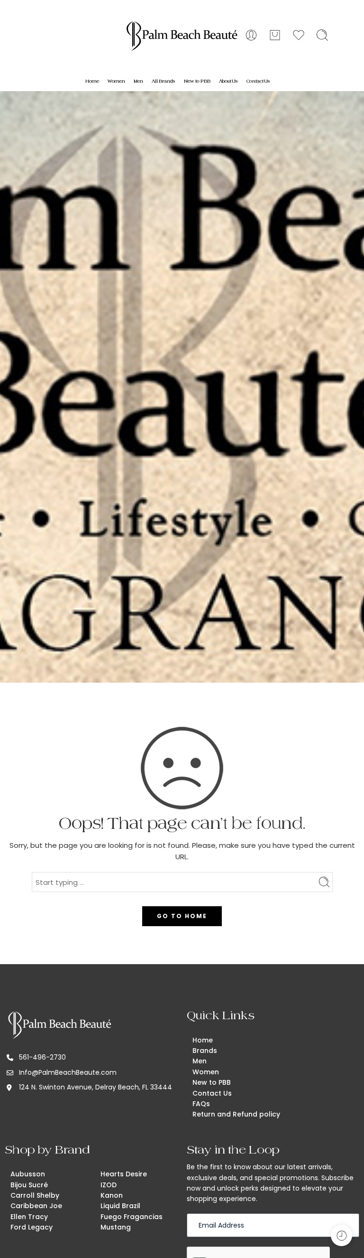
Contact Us (258, 81)
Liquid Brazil (120, 1206)
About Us (228, 81)
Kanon (111, 1195)
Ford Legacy (31, 1227)
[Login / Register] (251, 35)
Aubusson (27, 1174)
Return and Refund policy (236, 1114)
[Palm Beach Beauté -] (182, 35)
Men (138, 81)
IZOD (108, 1185)
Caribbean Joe (36, 1206)
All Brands (163, 81)
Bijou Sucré (29, 1185)
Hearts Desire (123, 1174)
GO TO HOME (182, 916)
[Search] (322, 35)
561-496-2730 (42, 1057)
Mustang (115, 1227)
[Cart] (275, 35)
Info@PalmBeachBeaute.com (68, 1072)
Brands (204, 1050)
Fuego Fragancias (131, 1216)
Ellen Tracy (29, 1216)
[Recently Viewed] (341, 1235)
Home (92, 81)
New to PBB (197, 81)
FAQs (201, 1103)
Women (116, 81)
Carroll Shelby (34, 1195)
